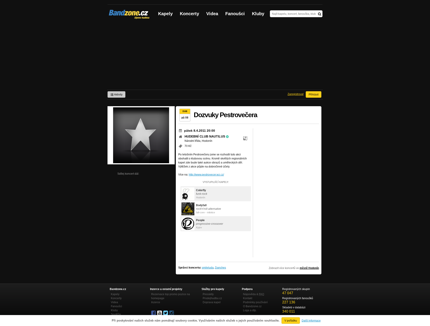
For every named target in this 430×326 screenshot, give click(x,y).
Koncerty (189, 13)
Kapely (165, 13)
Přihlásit (313, 94)
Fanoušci (235, 13)
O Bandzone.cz (252, 306)
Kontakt (247, 298)
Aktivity (118, 94)
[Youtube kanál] (160, 313)
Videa (212, 13)
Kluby (258, 13)
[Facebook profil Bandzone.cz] (154, 313)
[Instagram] (172, 313)
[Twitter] (166, 313)
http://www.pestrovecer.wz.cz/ (206, 174)
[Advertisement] (215, 56)
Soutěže (116, 314)
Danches (220, 267)
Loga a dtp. (250, 310)
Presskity (208, 294)
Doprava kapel (212, 302)
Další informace (311, 320)
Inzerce (155, 302)
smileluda (208, 267)
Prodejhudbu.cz (212, 298)
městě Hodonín (309, 268)
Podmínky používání (255, 302)
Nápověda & (253, 294)
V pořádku (290, 320)
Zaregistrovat (295, 94)
